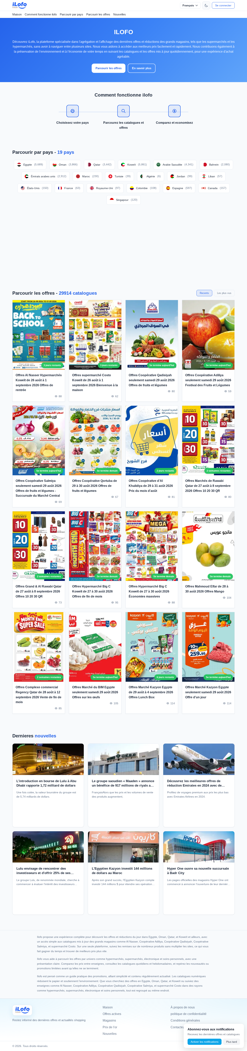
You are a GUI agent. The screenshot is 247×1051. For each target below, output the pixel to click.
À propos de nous (183, 1007)
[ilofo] (19, 5)
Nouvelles (119, 14)
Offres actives (112, 1014)
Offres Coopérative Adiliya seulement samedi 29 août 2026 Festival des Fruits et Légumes (208, 380)
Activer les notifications (204, 1041)
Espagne (182, 188)
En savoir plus (141, 68)
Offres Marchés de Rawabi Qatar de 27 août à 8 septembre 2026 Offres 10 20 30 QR (208, 485)
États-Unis (37, 188)
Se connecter (223, 5)
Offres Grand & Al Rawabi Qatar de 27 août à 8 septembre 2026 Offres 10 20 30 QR (38, 591)
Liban (215, 176)
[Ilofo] (22, 1010)
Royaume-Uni (108, 188)
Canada (217, 188)
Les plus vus (224, 293)
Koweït (137, 164)
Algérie (153, 176)
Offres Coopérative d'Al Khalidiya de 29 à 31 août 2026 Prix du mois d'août (151, 485)
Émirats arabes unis (48, 176)
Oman (68, 164)
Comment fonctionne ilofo (41, 14)
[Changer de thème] (206, 5)
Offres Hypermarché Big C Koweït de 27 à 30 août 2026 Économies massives (149, 591)
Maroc (90, 176)
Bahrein (219, 164)
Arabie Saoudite (178, 164)
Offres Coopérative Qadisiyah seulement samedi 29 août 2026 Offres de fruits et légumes (152, 380)
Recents (204, 293)
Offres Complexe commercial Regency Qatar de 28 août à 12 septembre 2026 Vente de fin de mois (38, 695)
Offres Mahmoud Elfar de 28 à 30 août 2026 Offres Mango (206, 589)
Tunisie (123, 176)
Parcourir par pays (71, 14)
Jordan (184, 176)
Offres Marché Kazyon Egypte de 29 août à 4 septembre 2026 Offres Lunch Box (151, 692)
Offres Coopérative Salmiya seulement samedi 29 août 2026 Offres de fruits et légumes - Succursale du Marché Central (39, 488)
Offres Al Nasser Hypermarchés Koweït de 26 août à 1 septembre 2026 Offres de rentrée (39, 383)
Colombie (146, 188)
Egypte (33, 164)
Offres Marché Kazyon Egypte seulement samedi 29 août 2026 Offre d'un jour (208, 692)
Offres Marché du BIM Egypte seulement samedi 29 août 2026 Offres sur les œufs (95, 692)
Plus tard (231, 1041)
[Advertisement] (123, 247)
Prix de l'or (110, 1027)
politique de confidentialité (188, 1014)
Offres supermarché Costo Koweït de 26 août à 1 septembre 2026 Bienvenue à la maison (95, 383)
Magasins (109, 1020)
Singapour (126, 199)
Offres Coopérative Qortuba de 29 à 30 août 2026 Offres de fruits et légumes (94, 485)
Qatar (102, 164)
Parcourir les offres (98, 14)
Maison (17, 14)
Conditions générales (185, 1020)
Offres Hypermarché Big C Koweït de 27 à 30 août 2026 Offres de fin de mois (92, 591)
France (72, 188)
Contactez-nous (181, 1027)
